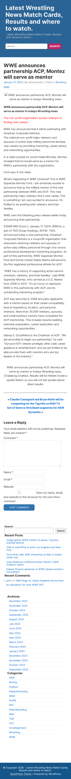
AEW (12, 677)
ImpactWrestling (18, 691)
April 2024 (15, 637)
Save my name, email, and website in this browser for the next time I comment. (33, 497)
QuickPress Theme (20, 773)
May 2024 (14, 633)
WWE (6, 87)
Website (8, 486)
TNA (11, 718)
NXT (11, 704)
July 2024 (14, 623)
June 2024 (15, 628)
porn (9, 580)
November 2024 (18, 605)
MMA (12, 695)
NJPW (12, 700)
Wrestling (60, 82)
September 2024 (18, 614)
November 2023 (18, 660)
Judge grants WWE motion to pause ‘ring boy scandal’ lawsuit (32, 541)
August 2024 (16, 619)
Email (8, 479)
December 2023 (18, 655)
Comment (11, 438)
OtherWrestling (18, 709)
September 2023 (18, 669)
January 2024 (17, 651)
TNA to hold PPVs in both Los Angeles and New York (33, 548)
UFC (11, 723)
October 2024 (17, 610)
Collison (13, 686)
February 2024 (17, 646)
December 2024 (18, 601)
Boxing (13, 682)
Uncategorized (17, 727)
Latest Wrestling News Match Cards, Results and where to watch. (34, 18)
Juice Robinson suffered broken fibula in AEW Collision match (32, 563)
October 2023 (17, 664)
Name (8, 472)
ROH (11, 714)
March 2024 (16, 642)
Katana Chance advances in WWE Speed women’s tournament (34, 570)
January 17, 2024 (13, 82)
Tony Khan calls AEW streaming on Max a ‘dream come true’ (34, 556)
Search (9, 526)
